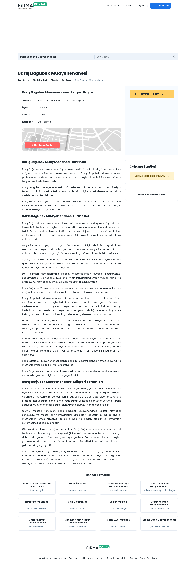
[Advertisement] (98, 31)
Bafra (82, 508)
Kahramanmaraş (152, 490)
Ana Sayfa (23, 80)
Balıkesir (73, 526)
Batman (73, 490)
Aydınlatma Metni (117, 558)
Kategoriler (113, 5)
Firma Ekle (163, 5)
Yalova (32, 526)
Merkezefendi (40, 508)
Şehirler (127, 5)
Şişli (41, 490)
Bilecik (54, 80)
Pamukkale (163, 508)
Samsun (74, 508)
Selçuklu (122, 490)
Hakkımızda (86, 558)
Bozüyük (66, 80)
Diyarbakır (114, 508)
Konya (113, 490)
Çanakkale (155, 526)
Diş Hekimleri (40, 80)
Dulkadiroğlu (169, 490)
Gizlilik (133, 558)
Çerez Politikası (148, 558)
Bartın (114, 526)
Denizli (29, 508)
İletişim (140, 5)
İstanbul (34, 490)
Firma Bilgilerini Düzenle (151, 194)
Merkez (82, 490)
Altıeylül (82, 526)
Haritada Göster (44, 145)
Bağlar (124, 508)
